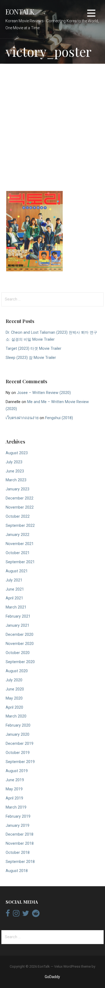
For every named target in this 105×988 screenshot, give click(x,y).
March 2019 (16, 807)
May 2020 (14, 698)
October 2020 (18, 653)
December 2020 (19, 634)
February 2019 (18, 816)
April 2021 (14, 598)
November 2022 (20, 507)
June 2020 (15, 689)
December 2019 (19, 743)
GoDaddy (52, 977)
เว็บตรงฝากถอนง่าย (22, 418)
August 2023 (17, 453)
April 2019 (14, 798)
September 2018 (20, 861)
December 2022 (19, 498)
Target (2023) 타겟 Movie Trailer (33, 348)
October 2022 (18, 516)
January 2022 (17, 534)
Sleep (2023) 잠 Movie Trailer (31, 357)
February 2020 (18, 725)
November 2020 (20, 643)
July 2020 (14, 680)
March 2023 (16, 480)
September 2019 (20, 762)
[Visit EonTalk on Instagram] (16, 914)
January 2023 (17, 489)
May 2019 (14, 789)
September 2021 (20, 562)
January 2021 (17, 625)
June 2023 (15, 471)
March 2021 (16, 607)
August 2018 (17, 871)
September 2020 (20, 662)
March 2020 (16, 716)
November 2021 (20, 544)
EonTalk (19, 11)
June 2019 (15, 780)
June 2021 (15, 589)
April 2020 (14, 707)
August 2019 (17, 771)
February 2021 (18, 616)
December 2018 (19, 834)
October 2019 (18, 752)
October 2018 (18, 852)
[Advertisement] (52, 124)
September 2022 (20, 525)
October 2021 (18, 553)
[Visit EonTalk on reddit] (36, 914)
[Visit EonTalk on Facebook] (8, 914)
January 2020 (17, 734)
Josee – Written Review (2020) (44, 392)
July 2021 (14, 580)
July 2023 (14, 462)
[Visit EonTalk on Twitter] (25, 914)
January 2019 (17, 825)
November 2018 (20, 843)
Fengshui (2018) (59, 418)
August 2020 (17, 671)
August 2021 (17, 571)
